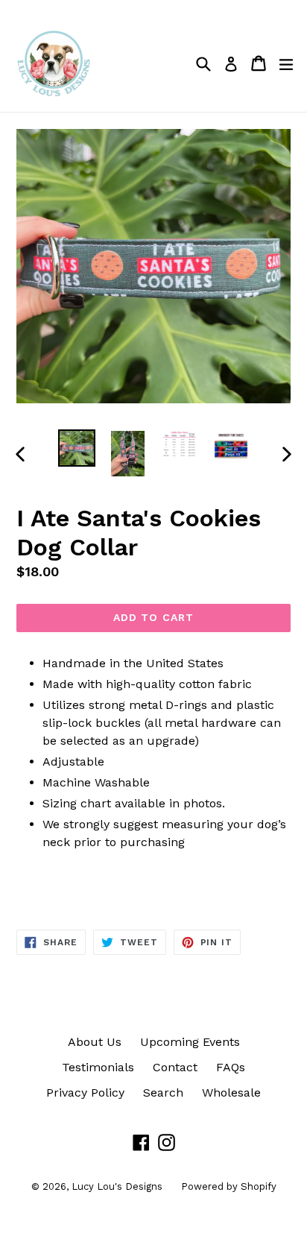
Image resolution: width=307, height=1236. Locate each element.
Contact (175, 1067)
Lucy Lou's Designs (117, 1186)
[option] (76, 448)
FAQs (230, 1067)
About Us (94, 1042)
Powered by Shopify (228, 1186)
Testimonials (98, 1067)
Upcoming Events (190, 1042)
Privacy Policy (85, 1092)
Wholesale (231, 1092)
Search (163, 1092)
